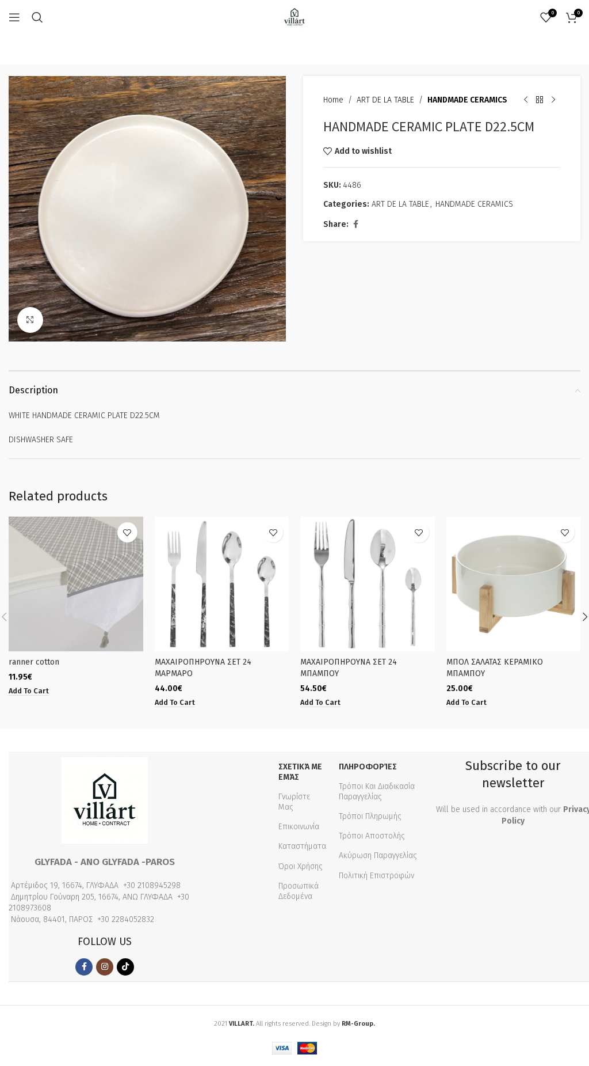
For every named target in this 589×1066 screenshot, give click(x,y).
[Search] (37, 17)
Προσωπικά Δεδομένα (298, 891)
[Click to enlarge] (30, 320)
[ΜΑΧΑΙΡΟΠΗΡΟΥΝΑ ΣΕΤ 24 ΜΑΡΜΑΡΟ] (222, 584)
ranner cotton (34, 662)
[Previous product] (526, 100)
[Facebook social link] (355, 225)
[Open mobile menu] (14, 17)
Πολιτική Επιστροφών (376, 876)
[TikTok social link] (125, 967)
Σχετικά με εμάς (300, 772)
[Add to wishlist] (127, 532)
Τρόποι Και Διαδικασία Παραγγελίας (377, 792)
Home (333, 100)
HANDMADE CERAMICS (467, 100)
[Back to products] (539, 100)
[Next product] (553, 100)
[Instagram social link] (104, 967)
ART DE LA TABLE (385, 100)
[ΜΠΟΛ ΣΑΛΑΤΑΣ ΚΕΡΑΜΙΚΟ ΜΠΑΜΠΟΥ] (513, 584)
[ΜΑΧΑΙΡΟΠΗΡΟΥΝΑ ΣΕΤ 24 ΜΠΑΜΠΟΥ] (367, 584)
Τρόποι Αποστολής (372, 836)
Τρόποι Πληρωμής (370, 816)
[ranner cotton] (76, 584)
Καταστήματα (302, 846)
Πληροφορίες (368, 767)
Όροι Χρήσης (300, 866)
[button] (29, 691)
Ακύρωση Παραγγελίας (378, 855)
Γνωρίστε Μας (294, 802)
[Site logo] (294, 17)
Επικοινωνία (298, 827)
